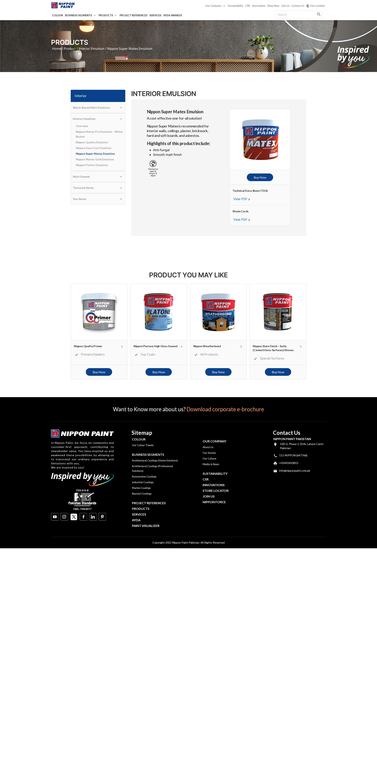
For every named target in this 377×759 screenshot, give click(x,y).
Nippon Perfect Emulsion (92, 165)
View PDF (240, 199)
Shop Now (273, 5)
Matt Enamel (81, 176)
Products (106, 15)
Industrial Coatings (143, 482)
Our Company (213, 5)
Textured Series (83, 187)
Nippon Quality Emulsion (92, 142)
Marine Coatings (141, 487)
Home (56, 48)
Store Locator (216, 490)
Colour (57, 15)
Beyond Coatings (142, 493)
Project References (133, 15)
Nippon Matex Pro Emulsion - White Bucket (99, 134)
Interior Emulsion (91, 48)
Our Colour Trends (143, 445)
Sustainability (235, 5)
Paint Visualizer (145, 525)
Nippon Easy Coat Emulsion (93, 148)
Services (155, 15)
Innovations (258, 5)
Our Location (317, 5)
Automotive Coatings (144, 476)
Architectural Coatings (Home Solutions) (155, 460)
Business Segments (78, 15)
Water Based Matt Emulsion (91, 107)
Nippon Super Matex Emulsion (95, 153)
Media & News (211, 464)
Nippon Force (214, 502)
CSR (247, 5)
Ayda (136, 520)
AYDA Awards (172, 15)
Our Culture (209, 458)
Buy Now (260, 177)
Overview (82, 126)
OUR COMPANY (214, 441)
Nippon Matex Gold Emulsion (95, 159)
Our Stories (209, 452)
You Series (79, 199)
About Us (208, 447)
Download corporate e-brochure (225, 409)
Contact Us (297, 5)
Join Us (285, 5)
